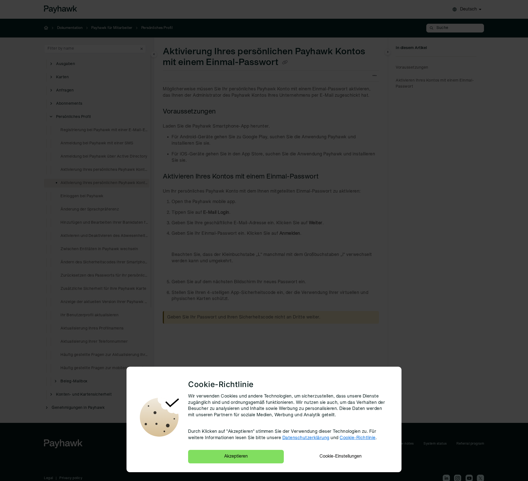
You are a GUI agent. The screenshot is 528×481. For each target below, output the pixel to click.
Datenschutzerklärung (305, 438)
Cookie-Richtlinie (358, 438)
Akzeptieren (236, 456)
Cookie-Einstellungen (341, 456)
